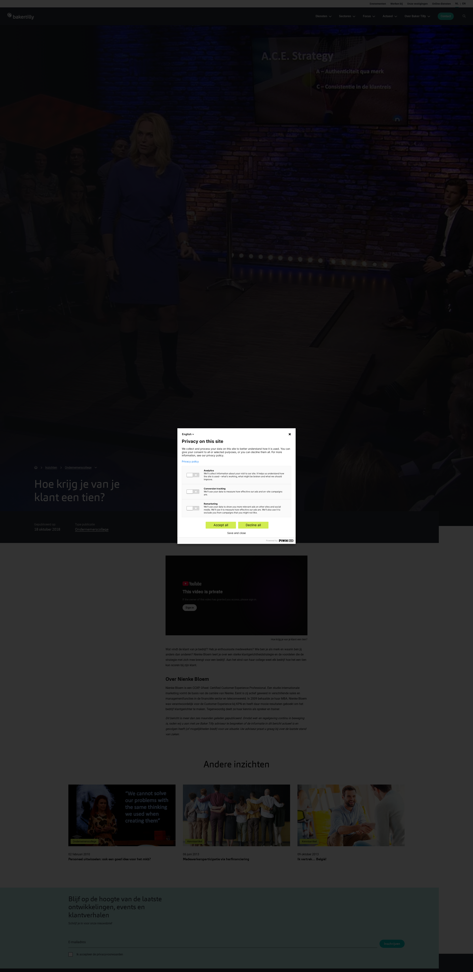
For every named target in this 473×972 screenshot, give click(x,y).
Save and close (236, 533)
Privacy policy (190, 461)
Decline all (253, 525)
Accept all (221, 525)
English (187, 434)
